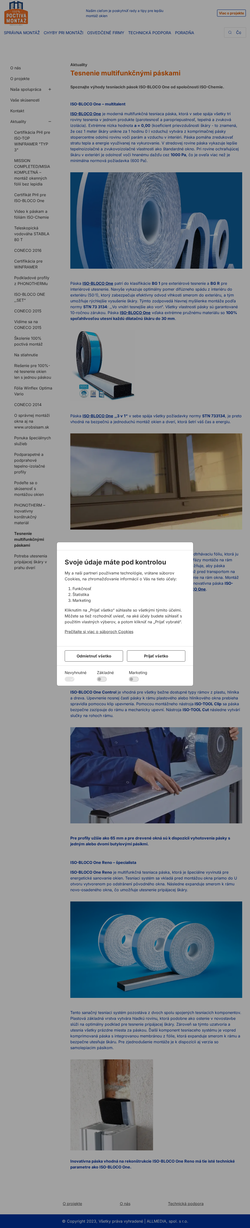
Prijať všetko (156, 656)
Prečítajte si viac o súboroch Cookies (99, 631)
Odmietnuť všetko (94, 656)
